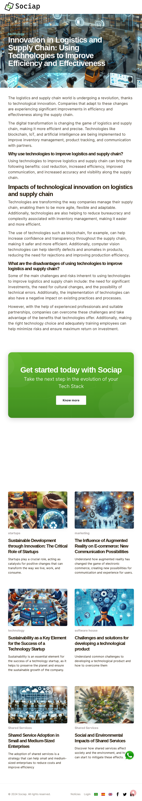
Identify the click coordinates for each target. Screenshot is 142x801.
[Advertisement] (71, 462)
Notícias (75, 794)
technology (16, 34)
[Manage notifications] (133, 793)
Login (87, 794)
